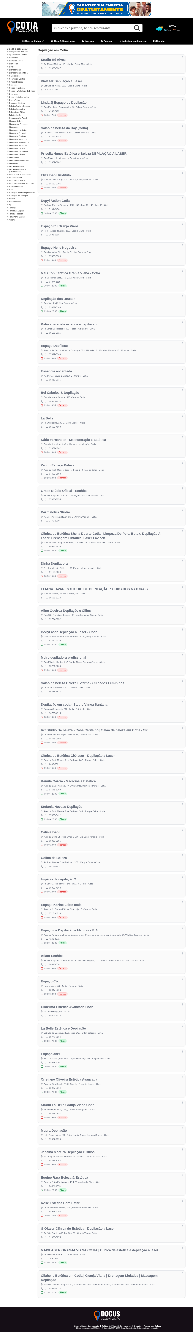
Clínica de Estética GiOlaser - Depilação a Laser (78, 756)
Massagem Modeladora (19, 142)
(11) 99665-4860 (53, 427)
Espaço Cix (50, 981)
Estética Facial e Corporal (19, 106)
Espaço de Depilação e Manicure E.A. (70, 930)
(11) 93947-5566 (53, 990)
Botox (11, 67)
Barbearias (13, 58)
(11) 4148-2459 (52, 111)
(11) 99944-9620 (53, 546)
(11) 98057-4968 (53, 888)
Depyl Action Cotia (55, 201)
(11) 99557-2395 (53, 1139)
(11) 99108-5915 (53, 333)
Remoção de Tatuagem (18, 196)
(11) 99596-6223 (53, 597)
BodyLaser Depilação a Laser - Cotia (69, 632)
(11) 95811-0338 (53, 1113)
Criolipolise (14, 85)
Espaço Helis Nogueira (58, 247)
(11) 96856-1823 (53, 691)
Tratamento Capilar (17, 217)
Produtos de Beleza (17, 181)
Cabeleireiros (14, 76)
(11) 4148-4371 (52, 939)
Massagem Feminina (17, 136)
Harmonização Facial (18, 118)
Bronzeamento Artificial (18, 73)
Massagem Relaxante (18, 145)
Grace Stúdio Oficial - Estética (64, 491)
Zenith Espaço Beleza (57, 465)
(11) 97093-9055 (53, 499)
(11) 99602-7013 (53, 1015)
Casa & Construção (64, 41)
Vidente (12, 220)
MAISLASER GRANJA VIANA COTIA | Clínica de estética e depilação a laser (99, 1250)
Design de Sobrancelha (19, 97)
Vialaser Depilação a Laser (61, 81)
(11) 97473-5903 (53, 256)
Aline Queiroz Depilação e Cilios (66, 610)
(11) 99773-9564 (53, 1037)
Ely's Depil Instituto (56, 175)
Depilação (13, 94)
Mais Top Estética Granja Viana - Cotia (70, 273)
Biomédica (13, 64)
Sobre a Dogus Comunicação (86, 1326)
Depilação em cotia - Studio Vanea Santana (74, 704)
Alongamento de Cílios (18, 52)
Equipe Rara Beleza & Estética (64, 1177)
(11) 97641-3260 (53, 789)
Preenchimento (15, 178)
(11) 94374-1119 (52, 282)
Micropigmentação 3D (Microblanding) (18, 170)
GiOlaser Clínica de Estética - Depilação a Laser (78, 1228)
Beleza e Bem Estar (17, 49)
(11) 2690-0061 (52, 764)
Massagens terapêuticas (19, 160)
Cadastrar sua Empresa (133, 41)
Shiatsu (12, 199)
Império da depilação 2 (58, 879)
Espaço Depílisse (54, 346)
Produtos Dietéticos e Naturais (21, 184)
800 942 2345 (51, 89)
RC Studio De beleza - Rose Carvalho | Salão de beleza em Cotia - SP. (94, 730)
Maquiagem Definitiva (18, 130)
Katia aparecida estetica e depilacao (68, 324)
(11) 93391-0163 (53, 307)
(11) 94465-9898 (53, 474)
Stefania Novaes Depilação (61, 807)
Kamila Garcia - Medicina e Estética (68, 781)
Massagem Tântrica (17, 154)
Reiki (11, 190)
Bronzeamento (15, 70)
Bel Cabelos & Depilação (60, 393)
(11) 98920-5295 (53, 841)
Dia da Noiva (14, 100)
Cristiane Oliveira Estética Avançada (69, 1079)
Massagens (14, 157)
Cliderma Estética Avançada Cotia (67, 1007)
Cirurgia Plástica (16, 82)
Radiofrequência (16, 187)
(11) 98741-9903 (53, 738)
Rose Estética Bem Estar (60, 1203)
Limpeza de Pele (16, 121)
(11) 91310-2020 (53, 640)
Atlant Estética (52, 956)
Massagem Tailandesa (18, 151)
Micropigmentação (16, 166)
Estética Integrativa (17, 109)
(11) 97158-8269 (53, 572)
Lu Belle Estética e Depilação (63, 1028)
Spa (11, 205)
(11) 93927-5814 (53, 1088)
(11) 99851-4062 (53, 448)
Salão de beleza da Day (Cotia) (64, 128)
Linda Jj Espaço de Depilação (64, 102)
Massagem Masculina (18, 139)
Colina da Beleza (54, 858)
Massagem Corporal (17, 133)
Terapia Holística (16, 214)
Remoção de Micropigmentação (22, 193)
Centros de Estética (17, 79)
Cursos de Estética (17, 88)
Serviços (89, 41)
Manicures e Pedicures (18, 124)
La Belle (47, 418)
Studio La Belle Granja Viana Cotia (67, 1105)
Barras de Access (16, 61)
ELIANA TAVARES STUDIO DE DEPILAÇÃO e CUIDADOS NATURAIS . (95, 589)
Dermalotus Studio (55, 512)
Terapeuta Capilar (16, 211)
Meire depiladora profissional (63, 657)
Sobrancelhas (15, 202)
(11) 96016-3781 (53, 964)
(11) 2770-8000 (52, 521)
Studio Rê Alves (53, 60)
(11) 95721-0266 (53, 666)
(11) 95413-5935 (53, 380)
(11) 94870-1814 (53, 401)
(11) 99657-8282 (53, 162)
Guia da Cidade (33, 41)
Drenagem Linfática (17, 103)
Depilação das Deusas (58, 299)
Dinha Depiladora (54, 563)
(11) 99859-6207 (53, 1062)
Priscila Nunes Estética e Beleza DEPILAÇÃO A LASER (84, 153)
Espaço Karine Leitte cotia (61, 905)
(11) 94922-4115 (53, 1186)
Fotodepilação (15, 115)
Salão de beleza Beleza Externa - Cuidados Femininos (82, 683)
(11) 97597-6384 (53, 136)
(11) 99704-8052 (53, 619)
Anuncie (107, 41)
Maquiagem (14, 127)
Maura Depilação (54, 1130)
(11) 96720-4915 (53, 713)
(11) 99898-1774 (53, 1288)
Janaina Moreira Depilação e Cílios (68, 1152)
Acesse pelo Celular (152, 1326)
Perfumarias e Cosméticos (20, 175)
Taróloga (12, 208)
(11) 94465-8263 (53, 1160)
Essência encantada (56, 371)
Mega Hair (13, 163)
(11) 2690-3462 (52, 1258)
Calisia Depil (50, 832)
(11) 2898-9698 (52, 234)
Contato (160, 41)
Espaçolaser (50, 1054)
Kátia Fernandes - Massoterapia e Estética (73, 440)
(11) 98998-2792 (53, 1211)
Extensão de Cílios (17, 112)
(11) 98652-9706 (53, 183)
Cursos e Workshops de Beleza (22, 91)
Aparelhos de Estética (18, 55)
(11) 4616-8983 (52, 866)
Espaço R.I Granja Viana (60, 226)
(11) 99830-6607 (53, 68)
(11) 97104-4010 (53, 913)
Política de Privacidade (112, 1326)
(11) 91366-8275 (53, 1237)
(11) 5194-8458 (52, 209)
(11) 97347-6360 (53, 354)
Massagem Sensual (17, 148)
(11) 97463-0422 (53, 815)
